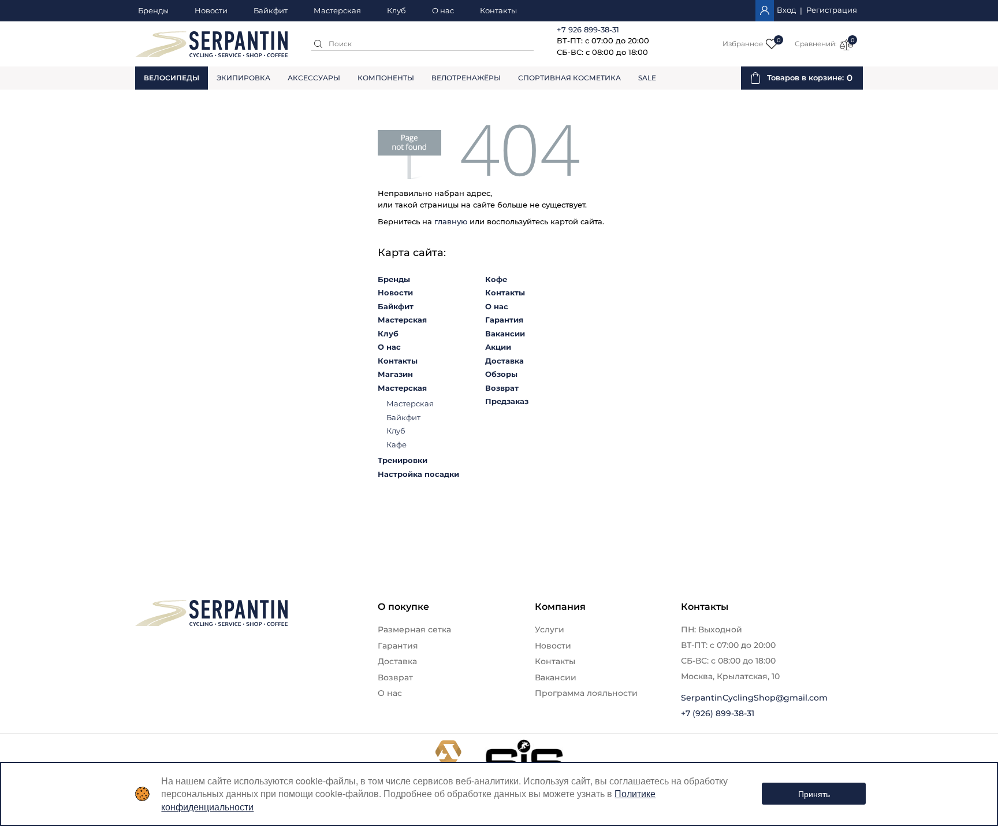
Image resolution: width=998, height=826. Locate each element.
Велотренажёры (466, 77)
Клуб (396, 11)
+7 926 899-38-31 (588, 29)
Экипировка (243, 77)
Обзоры (501, 374)
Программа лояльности (586, 693)
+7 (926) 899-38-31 (717, 713)
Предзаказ (506, 401)
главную (450, 221)
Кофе (496, 279)
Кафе (396, 444)
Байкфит (271, 11)
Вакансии (505, 333)
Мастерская (337, 11)
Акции (498, 346)
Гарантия (504, 319)
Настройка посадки (418, 474)
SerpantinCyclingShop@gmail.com (754, 697)
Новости (211, 11)
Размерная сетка (414, 629)
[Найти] (318, 44)
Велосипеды (171, 77)
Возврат (502, 387)
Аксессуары (314, 77)
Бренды (153, 11)
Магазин (395, 374)
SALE (647, 77)
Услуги (549, 629)
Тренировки (402, 460)
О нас (443, 11)
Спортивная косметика (569, 77)
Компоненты (386, 77)
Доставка (504, 360)
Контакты (498, 11)
